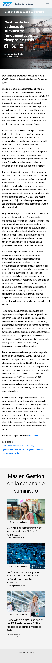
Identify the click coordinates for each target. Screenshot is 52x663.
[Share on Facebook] (6, 47)
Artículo (7, 54)
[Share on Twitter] (14, 47)
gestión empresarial (12, 449)
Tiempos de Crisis (11, 453)
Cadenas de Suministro (13, 446)
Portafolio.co (35, 435)
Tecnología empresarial (32, 449)
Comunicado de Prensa (18, 522)
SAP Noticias (20, 54)
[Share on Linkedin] (21, 47)
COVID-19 (29, 446)
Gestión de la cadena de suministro (24, 12)
